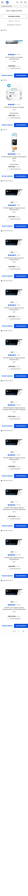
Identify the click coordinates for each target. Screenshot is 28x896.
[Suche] (17, 2)
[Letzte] (23, 631)
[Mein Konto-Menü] (21, 2)
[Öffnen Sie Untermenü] (2, 2)
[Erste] (4, 631)
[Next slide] (18, 141)
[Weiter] (18, 631)
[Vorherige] (9, 631)
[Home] (7, 2)
